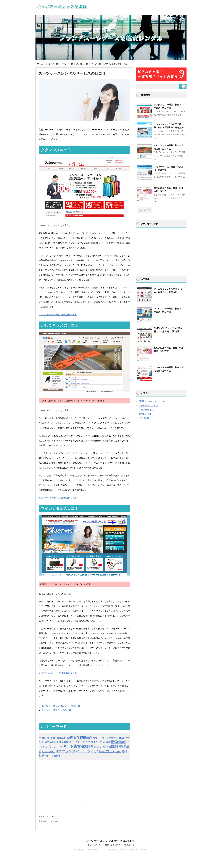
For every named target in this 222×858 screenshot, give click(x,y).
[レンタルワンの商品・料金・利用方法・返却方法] (144, 117)
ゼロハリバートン (48, 752)
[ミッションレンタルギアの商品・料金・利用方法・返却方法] (144, 136)
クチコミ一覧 (82, 64)
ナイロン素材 (61, 742)
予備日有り (45, 737)
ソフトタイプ (82, 742)
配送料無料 (118, 741)
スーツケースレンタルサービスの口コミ (111, 840)
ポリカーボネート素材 (63, 746)
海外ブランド (65, 751)
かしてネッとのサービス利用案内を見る (58, 498)
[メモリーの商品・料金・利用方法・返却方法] (144, 179)
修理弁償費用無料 (79, 737)
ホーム (40, 64)
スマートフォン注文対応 (105, 738)
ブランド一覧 (67, 64)
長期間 (85, 746)
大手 (71, 742)
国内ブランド (106, 751)
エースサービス (146, 409)
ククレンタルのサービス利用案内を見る (58, 314)
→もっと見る (144, 210)
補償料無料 (59, 737)
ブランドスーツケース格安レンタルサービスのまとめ (111, 845)
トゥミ (118, 751)
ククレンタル (145, 414)
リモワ (95, 741)
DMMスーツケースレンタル (152, 401)
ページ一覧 (96, 64)
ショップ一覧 (52, 64)
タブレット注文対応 (52, 756)
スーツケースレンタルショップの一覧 (61, 706)
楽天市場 (49, 742)
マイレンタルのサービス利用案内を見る (58, 673)
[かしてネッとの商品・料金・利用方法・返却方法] (144, 157)
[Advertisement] (61, 783)
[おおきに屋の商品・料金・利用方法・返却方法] (144, 200)
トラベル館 (144, 418)
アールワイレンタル (148, 405)
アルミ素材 (105, 742)
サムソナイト (100, 746)
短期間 (113, 746)
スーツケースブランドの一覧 (56, 710)
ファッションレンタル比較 (116, 64)
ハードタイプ (87, 751)
